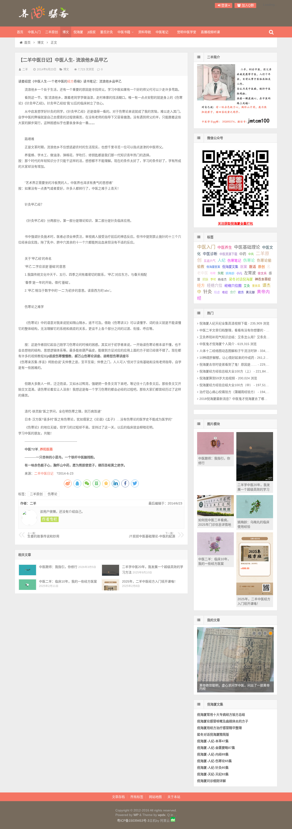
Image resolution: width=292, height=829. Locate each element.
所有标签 (136, 797)
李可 (213, 279)
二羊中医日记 (45, 473)
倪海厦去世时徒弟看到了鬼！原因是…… (228, 364)
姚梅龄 (230, 273)
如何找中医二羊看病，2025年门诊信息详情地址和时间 (214, 524)
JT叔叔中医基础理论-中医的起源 (152, 535)
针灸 (207, 291)
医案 (243, 267)
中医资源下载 (228, 254)
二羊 (25, 69)
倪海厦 (78, 32)
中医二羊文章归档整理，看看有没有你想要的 (231, 330)
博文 (66, 32)
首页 (20, 32)
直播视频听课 (210, 32)
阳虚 (217, 292)
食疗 (233, 292)
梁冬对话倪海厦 (241, 279)
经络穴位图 (233, 286)
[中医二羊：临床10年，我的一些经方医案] (27, 584)
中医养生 (224, 247)
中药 (242, 254)
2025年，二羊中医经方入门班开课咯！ (149, 581)
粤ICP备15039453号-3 (133, 820)
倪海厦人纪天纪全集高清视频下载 (223, 323)
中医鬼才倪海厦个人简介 (217, 344)
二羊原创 (51, 32)
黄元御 (250, 292)
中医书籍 (123, 32)
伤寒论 (52, 494)
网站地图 (155, 797)
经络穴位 (214, 285)
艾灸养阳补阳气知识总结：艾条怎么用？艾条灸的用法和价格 (242, 337)
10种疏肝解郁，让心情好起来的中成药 (226, 357)
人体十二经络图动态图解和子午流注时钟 (228, 351)
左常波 (250, 273)
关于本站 (173, 797)
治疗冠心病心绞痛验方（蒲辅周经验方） (228, 392)
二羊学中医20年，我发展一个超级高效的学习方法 (253, 489)
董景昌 (256, 286)
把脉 (205, 279)
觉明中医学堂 (186, 32)
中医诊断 (210, 254)
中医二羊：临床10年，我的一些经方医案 (68, 581)
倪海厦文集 (230, 267)
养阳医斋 (44, 13)
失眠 (221, 273)
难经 (225, 292)
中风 (251, 254)
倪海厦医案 (213, 267)
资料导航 (144, 32)
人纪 (221, 260)
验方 (241, 292)
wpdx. (162, 815)
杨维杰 (222, 279)
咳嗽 (213, 273)
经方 (70, 81)
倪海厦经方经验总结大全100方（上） (226, 371)
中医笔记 (162, 32)
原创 (261, 267)
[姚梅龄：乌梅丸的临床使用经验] (254, 517)
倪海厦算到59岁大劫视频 (217, 378)
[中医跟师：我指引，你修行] (27, 570)
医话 (252, 267)
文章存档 (118, 797)
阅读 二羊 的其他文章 (50, 519)
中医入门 (34, 32)
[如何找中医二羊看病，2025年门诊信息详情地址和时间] (215, 515)
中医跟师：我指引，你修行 (58, 567)
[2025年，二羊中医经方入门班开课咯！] (110, 584)
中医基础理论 (247, 247)
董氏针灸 (106, 32)
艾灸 (247, 286)
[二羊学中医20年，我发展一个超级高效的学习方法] (110, 570)
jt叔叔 (92, 32)
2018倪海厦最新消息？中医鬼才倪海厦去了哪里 (233, 399)
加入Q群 (247, 5)
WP (135, 815)
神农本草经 (263, 279)
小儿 (239, 273)
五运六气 (210, 260)
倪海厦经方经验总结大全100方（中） (226, 385)
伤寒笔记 (234, 260)
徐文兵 (262, 273)
